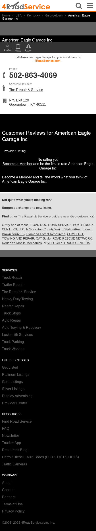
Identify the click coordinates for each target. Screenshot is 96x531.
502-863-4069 (33, 75)
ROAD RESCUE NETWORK (72, 238)
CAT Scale (43, 238)
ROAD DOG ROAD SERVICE (50, 225)
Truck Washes (13, 349)
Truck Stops (11, 313)
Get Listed (10, 367)
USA (18, 15)
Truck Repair (12, 277)
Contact (8, 490)
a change (15, 207)
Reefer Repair (13, 306)
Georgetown (54, 15)
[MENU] (90, 5)
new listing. (44, 207)
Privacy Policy (13, 511)
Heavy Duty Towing (17, 299)
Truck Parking (13, 342)
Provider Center (14, 403)
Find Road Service (17, 421)
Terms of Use (12, 504)
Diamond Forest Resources (45, 234)
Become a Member (17, 163)
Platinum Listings (15, 374)
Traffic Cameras (14, 464)
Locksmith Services (17, 335)
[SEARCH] (79, 5)
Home (6, 15)
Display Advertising (17, 396)
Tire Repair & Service (26, 90)
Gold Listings (12, 382)
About (6, 483)
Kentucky (33, 15)
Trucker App (11, 443)
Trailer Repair (13, 285)
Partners (8, 497)
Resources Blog (14, 450)
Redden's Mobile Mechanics (22, 243)
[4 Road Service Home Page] (26, 5)
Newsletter (10, 436)
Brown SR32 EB (13, 234)
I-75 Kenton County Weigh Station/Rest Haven (59, 229)
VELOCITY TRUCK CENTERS (68, 243)
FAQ (5, 428)
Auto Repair (11, 320)
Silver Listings (13, 389)
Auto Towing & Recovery (21, 327)
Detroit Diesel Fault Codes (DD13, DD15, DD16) (40, 457)
